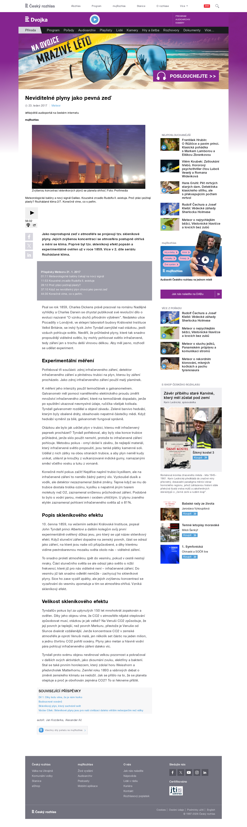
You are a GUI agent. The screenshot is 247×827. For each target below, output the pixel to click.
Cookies (161, 809)
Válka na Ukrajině (42, 770)
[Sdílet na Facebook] (29, 237)
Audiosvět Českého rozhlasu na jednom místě (186, 279)
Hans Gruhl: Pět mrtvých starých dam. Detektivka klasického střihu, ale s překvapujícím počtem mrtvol (199, 190)
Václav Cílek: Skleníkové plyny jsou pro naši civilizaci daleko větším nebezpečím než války (91, 710)
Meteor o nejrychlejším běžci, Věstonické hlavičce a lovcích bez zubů (201, 223)
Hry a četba (150, 30)
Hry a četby (169, 252)
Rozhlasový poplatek (136, 796)
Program (96, 6)
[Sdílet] (34, 225)
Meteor (56, 105)
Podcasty (84, 781)
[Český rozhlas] (40, 6)
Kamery (180, 23)
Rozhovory (171, 30)
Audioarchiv (183, 19)
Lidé (119, 30)
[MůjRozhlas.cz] (32, 120)
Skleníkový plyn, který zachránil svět (60, 706)
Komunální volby (42, 776)
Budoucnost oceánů (50, 701)
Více (209, 30)
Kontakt (128, 791)
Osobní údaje (176, 809)
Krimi (184, 252)
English (211, 809)
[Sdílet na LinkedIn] (29, 255)
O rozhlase (163, 6)
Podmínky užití (195, 809)
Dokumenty (192, 30)
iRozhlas (76, 6)
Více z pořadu (172, 308)
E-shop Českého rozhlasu (181, 384)
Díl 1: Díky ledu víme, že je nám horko (60, 697)
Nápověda (130, 776)
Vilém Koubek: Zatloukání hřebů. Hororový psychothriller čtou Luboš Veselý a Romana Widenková (200, 169)
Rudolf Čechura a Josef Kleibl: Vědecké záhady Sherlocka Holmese (199, 208)
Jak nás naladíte (133, 770)
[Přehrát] (31, 213)
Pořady (69, 30)
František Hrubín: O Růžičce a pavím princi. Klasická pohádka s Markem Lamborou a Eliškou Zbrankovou (200, 147)
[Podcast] (28, 225)
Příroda (30, 30)
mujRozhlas (119, 6)
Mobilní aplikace (88, 786)
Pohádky (168, 258)
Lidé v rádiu (131, 781)
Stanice (141, 6)
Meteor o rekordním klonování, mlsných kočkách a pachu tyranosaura (196, 364)
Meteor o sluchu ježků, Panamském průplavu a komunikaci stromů (199, 347)
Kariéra (128, 786)
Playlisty (106, 30)
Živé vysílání (170, 264)
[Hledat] (217, 6)
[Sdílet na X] (29, 246)
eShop (36, 786)
